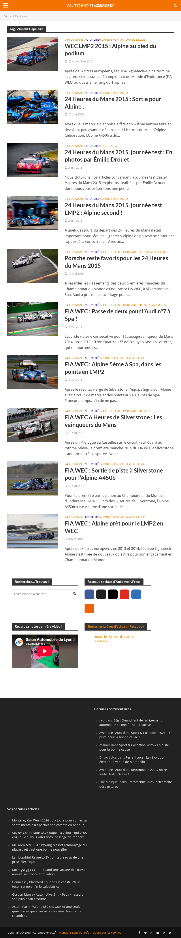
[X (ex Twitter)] (101, 594)
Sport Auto (119, 39)
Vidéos (145, 252)
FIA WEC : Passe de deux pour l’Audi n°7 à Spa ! (117, 315)
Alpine (105, 39)
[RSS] (89, 608)
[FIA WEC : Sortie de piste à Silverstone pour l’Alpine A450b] (32, 477)
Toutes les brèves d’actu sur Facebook (116, 626)
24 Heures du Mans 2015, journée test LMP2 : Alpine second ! (113, 209)
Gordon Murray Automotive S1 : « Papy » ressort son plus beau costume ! (47, 896)
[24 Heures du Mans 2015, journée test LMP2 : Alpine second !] (32, 212)
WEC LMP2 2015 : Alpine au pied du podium (110, 49)
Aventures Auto (110, 733)
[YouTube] (124, 594)
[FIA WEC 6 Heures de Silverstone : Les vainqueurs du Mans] (32, 424)
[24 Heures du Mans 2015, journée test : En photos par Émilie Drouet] (32, 159)
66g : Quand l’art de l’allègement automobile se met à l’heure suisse (130, 722)
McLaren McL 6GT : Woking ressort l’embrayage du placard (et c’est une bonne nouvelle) (49, 847)
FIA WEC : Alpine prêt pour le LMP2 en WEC (114, 527)
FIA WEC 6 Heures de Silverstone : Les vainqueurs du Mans (113, 421)
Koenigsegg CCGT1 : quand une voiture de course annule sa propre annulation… (48, 872)
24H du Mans (74, 39)
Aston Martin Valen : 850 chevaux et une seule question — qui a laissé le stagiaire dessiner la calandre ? (46, 911)
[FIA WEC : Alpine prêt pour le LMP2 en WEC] (32, 531)
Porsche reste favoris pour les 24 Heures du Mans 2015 (116, 261)
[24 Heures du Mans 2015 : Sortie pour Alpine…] (32, 106)
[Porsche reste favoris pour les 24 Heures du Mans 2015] (32, 265)
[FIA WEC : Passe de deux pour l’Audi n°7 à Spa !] (32, 318)
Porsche (114, 252)
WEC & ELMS (137, 39)
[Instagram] (113, 594)
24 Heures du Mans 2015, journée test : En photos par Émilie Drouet (118, 156)
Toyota (145, 305)
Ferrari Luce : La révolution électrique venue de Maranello (132, 759)
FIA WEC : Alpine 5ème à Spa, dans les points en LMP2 (113, 368)
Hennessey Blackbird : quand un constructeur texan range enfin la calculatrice (46, 884)
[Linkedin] (136, 594)
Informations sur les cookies (102, 932)
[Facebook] (89, 594)
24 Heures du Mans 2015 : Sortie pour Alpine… (113, 102)
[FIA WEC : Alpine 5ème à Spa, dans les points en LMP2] (32, 371)
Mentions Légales (70, 932)
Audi (103, 252)
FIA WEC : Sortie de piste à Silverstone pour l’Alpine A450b (114, 474)
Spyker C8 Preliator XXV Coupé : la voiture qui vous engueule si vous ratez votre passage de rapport (49, 835)
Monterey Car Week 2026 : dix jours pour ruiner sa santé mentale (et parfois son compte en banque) (49, 822)
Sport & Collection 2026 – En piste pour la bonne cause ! (136, 735)
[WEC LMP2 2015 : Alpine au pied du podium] (32, 53)
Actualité (92, 39)
